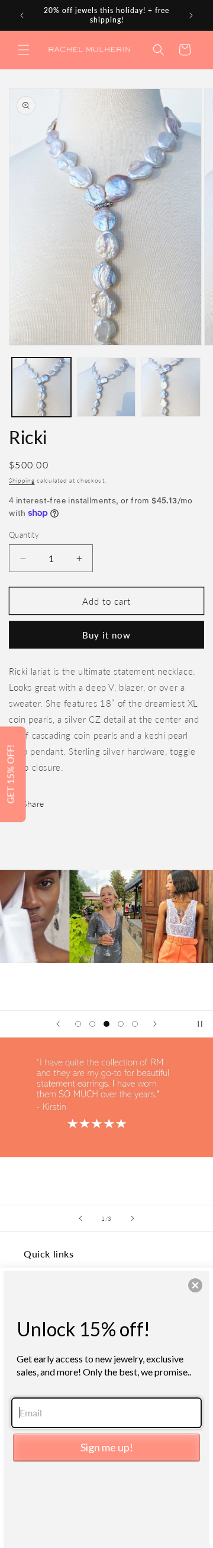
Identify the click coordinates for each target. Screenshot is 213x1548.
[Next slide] (155, 1024)
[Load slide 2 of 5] (92, 1024)
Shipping (22, 480)
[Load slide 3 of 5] (106, 1024)
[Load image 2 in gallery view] (106, 387)
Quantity (24, 535)
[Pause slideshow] (200, 1024)
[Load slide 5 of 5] (135, 1024)
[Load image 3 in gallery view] (171, 387)
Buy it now (106, 635)
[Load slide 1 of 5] (78, 1024)
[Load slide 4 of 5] (121, 1024)
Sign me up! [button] (106, 1447)
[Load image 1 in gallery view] (41, 387)
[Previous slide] (58, 1024)
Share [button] (33, 804)
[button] (24, 50)
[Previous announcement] (22, 15)
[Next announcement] (191, 15)
